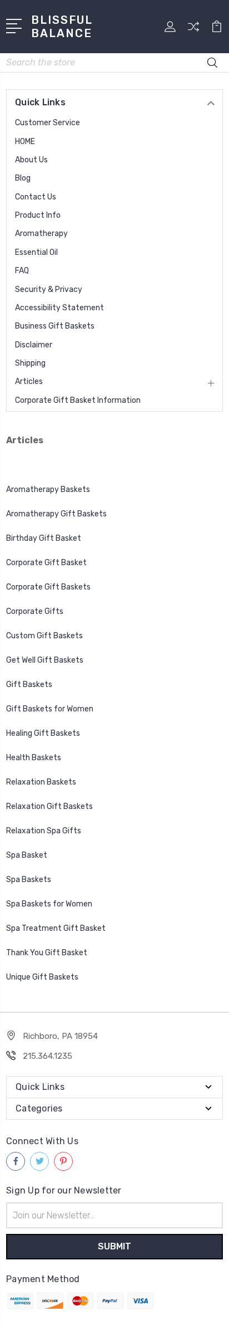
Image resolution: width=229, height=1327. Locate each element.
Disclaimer (33, 345)
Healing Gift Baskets (43, 733)
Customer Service (47, 122)
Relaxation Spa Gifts (43, 831)
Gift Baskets (29, 684)
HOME (25, 141)
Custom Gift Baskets (44, 636)
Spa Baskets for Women (49, 904)
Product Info (38, 215)
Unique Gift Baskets (43, 977)
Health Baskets (33, 757)
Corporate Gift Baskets (48, 587)
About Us (31, 160)
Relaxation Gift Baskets (49, 806)
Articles (29, 381)
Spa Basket (27, 855)
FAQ (22, 270)
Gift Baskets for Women (49, 709)
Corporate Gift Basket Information (78, 400)
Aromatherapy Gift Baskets (56, 514)
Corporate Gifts (34, 611)
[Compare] (193, 30)
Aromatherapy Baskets (48, 489)
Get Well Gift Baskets (44, 660)
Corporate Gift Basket (46, 562)
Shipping (30, 363)
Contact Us (35, 197)
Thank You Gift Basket (46, 952)
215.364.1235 (47, 1056)
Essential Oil (36, 252)
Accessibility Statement (59, 307)
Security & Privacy (48, 289)
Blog (23, 178)
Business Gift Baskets (54, 326)
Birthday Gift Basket (43, 538)
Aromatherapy (41, 233)
